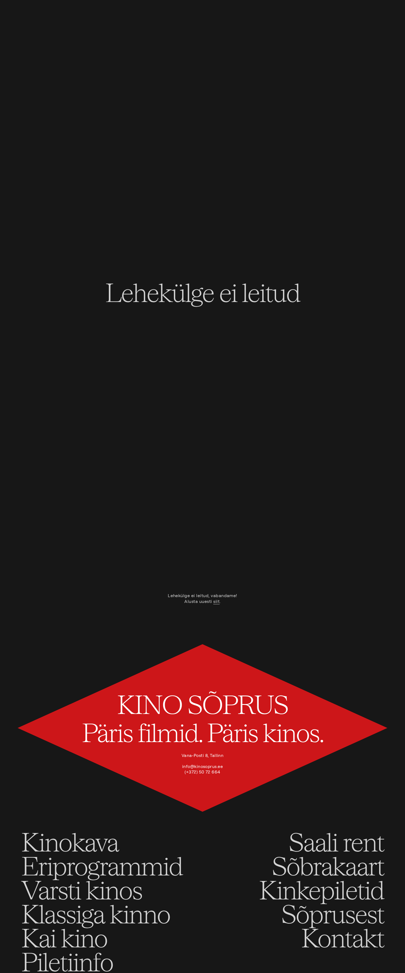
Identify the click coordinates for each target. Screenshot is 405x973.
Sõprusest (332, 913)
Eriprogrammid (101, 865)
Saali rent (336, 841)
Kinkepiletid (321, 889)
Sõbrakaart (328, 865)
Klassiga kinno (95, 913)
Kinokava (69, 841)
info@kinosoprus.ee (202, 766)
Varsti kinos (81, 889)
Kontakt (342, 937)
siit (216, 601)
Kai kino (64, 937)
